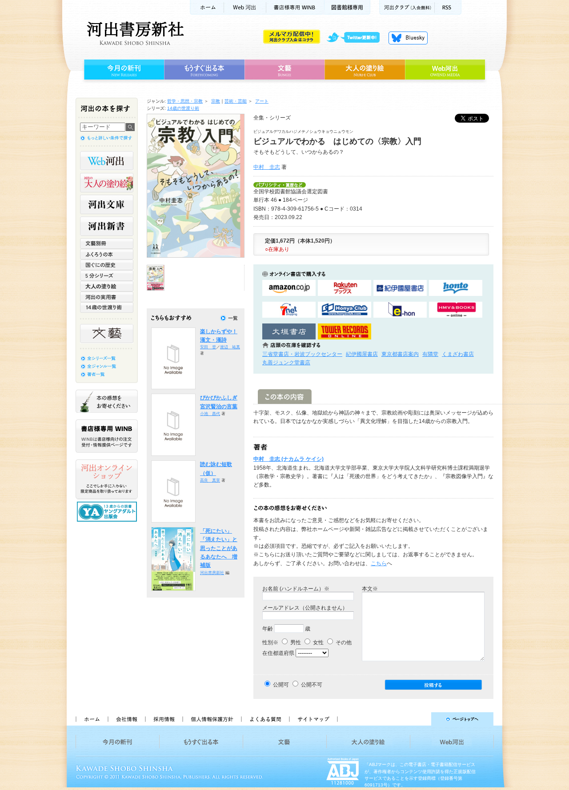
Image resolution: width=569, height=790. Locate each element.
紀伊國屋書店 (362, 354)
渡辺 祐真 (230, 347)
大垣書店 (289, 331)
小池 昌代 (210, 413)
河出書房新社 (134, 33)
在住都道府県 (278, 653)
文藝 (284, 69)
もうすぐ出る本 (204, 69)
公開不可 (311, 685)
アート (261, 101)
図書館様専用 (347, 7)
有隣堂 (430, 354)
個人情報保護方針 (211, 719)
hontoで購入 (455, 288)
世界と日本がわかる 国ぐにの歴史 (106, 264)
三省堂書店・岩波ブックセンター (302, 354)
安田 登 (208, 347)
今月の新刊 (123, 69)
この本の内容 (285, 396)
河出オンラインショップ (107, 479)
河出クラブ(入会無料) (407, 7)
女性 (318, 642)
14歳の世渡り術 (183, 108)
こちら (379, 563)
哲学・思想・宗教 (185, 101)
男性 (295, 642)
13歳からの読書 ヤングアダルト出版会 (108, 512)
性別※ (270, 642)
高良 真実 (210, 480)
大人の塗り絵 (365, 69)
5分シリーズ (106, 275)
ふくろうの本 (106, 254)
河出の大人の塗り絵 (106, 182)
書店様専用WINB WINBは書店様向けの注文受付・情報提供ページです (107, 436)
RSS (448, 7)
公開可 (281, 685)
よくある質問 (265, 719)
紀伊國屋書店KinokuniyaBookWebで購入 (400, 288)
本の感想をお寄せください (107, 401)
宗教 (215, 101)
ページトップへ (419, 719)
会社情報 (126, 719)
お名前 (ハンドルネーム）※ (295, 589)
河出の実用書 (106, 296)
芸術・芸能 (235, 101)
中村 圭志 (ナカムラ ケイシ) (288, 459)
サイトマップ (313, 719)
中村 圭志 (266, 167)
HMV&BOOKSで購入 (455, 310)
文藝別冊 (106, 243)
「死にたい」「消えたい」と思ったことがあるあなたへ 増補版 (218, 548)
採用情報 (163, 719)
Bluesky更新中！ (408, 38)
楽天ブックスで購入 (344, 288)
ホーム (207, 7)
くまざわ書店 (458, 354)
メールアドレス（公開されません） (305, 608)
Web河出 (245, 7)
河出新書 (106, 226)
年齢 (267, 629)
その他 (343, 642)
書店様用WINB (295, 7)
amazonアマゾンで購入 (289, 288)
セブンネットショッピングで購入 (289, 310)
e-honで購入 (400, 310)
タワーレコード (344, 331)
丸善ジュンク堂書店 (286, 362)
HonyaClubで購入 (344, 310)
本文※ (370, 589)
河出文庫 (106, 204)
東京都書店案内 (400, 354)
